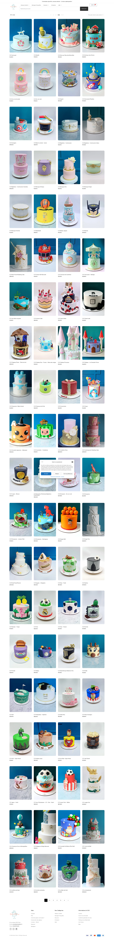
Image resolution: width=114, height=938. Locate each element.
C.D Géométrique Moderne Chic (66, 670)
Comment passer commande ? (37, 917)
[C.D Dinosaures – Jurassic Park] (21, 519)
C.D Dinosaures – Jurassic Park (17, 539)
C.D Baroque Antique (39, 186)
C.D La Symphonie (86, 890)
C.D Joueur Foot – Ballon (64, 802)
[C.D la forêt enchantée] (45, 870)
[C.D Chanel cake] (93, 299)
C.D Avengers (13, 143)
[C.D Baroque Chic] (69, 167)
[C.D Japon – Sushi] (21, 783)
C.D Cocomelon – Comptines (41, 450)
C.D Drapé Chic (86, 539)
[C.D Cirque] (93, 387)
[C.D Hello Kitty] (69, 695)
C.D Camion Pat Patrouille (40, 274)
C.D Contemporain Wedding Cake (90, 450)
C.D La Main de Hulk (63, 890)
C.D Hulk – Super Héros (15, 758)
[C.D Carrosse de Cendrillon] (69, 255)
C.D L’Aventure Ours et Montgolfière (18, 846)
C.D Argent (60, 99)
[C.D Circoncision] (69, 387)
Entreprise (53, 5)
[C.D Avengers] (21, 123)
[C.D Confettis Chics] (69, 430)
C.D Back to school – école (40, 143)
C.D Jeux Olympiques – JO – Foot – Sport (44, 802)
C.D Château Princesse (63, 362)
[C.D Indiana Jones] (45, 739)
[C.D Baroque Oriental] (21, 211)
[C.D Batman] (93, 211)
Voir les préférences (68, 473)
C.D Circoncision (62, 406)
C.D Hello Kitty (61, 714)
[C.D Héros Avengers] (93, 695)
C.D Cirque (85, 406)
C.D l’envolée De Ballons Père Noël (66, 846)
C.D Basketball (37, 230)
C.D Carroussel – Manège (88, 274)
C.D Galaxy (36, 670)
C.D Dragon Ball (62, 539)
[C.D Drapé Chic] (93, 519)
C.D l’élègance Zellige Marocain (41, 846)
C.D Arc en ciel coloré (15, 99)
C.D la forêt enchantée (39, 890)
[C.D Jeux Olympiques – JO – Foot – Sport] (45, 783)
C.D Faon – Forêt (62, 583)
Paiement (33, 924)
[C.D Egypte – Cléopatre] (45, 563)
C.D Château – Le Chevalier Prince (90, 362)
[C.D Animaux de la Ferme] (93, 35)
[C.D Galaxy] (45, 651)
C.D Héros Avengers (87, 714)
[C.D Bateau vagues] (69, 211)
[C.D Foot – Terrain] (69, 607)
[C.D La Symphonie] (93, 870)
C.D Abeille (36, 55)
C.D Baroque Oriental (15, 230)
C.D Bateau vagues (62, 230)
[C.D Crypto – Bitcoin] (21, 474)
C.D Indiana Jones (38, 758)
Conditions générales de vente (85, 917)
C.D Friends (12, 670)
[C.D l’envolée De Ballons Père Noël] (69, 827)
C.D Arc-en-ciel (37, 99)
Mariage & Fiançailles (36, 5)
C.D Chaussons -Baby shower (17, 406)
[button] (72, 462)
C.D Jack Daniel (86, 758)
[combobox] (49, 9)
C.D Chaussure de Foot (39, 406)
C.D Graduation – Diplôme (40, 714)
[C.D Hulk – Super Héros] (21, 739)
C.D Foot (36, 626)
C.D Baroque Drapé (87, 186)
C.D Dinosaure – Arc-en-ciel (65, 494)
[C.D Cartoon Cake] (45, 299)
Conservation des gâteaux (36, 920)
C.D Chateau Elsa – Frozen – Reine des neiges (45, 362)
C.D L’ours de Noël (86, 846)
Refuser (57, 473)
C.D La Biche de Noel (15, 890)
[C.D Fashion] (93, 563)
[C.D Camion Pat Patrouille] (45, 255)
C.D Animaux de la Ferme (88, 55)
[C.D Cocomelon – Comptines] (45, 430)
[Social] (11, 929)
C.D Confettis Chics (63, 450)
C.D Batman (85, 230)
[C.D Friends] (21, 651)
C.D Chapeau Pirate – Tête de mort (18, 362)
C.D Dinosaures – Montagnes (41, 539)
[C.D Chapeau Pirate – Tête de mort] (21, 343)
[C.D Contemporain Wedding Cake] (93, 430)
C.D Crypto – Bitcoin (15, 494)
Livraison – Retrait (35, 922)
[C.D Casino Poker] (69, 299)
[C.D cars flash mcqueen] (21, 299)
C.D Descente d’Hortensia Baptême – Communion (43, 494)
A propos (62, 476)
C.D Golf (12, 714)
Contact (80, 913)
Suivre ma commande (83, 915)
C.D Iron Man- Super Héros (64, 758)
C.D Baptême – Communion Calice (90, 143)
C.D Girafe (84, 670)
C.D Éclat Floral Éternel (15, 583)
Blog (79, 924)
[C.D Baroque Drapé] (93, 167)
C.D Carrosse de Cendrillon (64, 274)
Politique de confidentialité (55, 476)
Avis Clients (81, 922)
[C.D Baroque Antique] (45, 167)
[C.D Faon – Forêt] (69, 563)
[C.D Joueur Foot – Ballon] (69, 783)
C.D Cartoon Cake (38, 318)
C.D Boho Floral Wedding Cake (17, 274)
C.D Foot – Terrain (62, 626)
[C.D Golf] (21, 695)
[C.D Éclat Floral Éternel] (21, 563)
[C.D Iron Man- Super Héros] (69, 739)
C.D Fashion (85, 583)
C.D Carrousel (13, 55)
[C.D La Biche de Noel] (21, 870)
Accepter (46, 473)
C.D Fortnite (85, 626)
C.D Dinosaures (86, 494)
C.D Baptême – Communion (65, 143)
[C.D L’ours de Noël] (93, 827)
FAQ (32, 915)
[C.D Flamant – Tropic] (21, 607)
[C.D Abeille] (45, 35)
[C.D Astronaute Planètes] (93, 79)
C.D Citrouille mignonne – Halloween (18, 450)
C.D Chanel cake (86, 318)
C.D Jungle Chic (86, 802)
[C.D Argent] (69, 79)
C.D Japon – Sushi (14, 802)
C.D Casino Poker (62, 318)
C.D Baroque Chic (62, 186)
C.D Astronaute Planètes (88, 99)
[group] (21, 36)
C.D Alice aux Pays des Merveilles (66, 55)
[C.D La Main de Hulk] (69, 870)
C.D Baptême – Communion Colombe (19, 186)
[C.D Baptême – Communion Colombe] (21, 167)
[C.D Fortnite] (93, 607)
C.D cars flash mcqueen (15, 318)
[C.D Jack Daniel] (93, 739)
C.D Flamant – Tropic (15, 626)
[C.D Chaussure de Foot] (45, 387)
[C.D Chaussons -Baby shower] (21, 387)
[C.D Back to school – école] (45, 123)
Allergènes (33, 926)
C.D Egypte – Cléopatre (39, 583)
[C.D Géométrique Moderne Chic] (69, 651)
